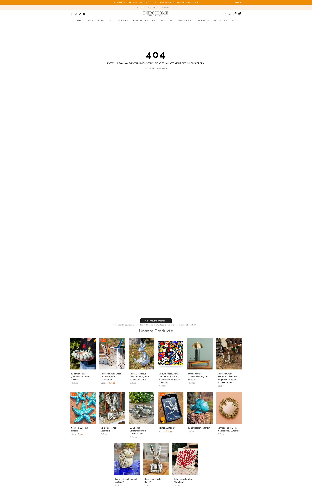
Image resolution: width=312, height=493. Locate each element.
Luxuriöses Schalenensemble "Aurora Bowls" (138, 431)
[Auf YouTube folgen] (84, 14)
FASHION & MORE (185, 21)
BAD (170, 21)
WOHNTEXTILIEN (139, 21)
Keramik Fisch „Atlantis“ (199, 428)
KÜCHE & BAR (157, 21)
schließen (75, 2)
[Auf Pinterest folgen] (80, 14)
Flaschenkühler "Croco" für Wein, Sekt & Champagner (111, 377)
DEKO (110, 21)
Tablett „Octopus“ (167, 428)
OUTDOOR (202, 21)
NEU (79, 21)
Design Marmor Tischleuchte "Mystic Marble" (197, 377)
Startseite (162, 68)
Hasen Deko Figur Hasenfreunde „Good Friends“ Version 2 (139, 377)
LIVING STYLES (219, 21)
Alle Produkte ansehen (155, 321)
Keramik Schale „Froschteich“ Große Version (80, 377)
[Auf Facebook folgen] (72, 14)
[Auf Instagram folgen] (76, 14)
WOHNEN (122, 21)
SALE (233, 21)
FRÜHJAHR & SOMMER (94, 21)
